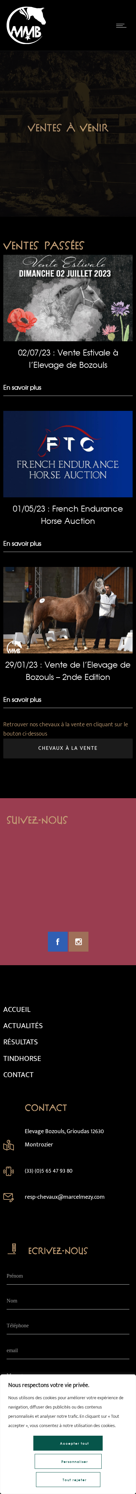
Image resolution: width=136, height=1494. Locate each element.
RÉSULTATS (20, 1042)
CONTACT (18, 1075)
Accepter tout (74, 1443)
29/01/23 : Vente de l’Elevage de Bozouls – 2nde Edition (68, 670)
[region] (68, 1434)
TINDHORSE (22, 1058)
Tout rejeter (75, 1480)
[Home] (26, 42)
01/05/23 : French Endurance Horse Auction (68, 514)
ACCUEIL (16, 1009)
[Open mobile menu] (122, 25)
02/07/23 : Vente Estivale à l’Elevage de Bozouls (68, 358)
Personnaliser (74, 1462)
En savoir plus (22, 387)
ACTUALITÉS (23, 1026)
